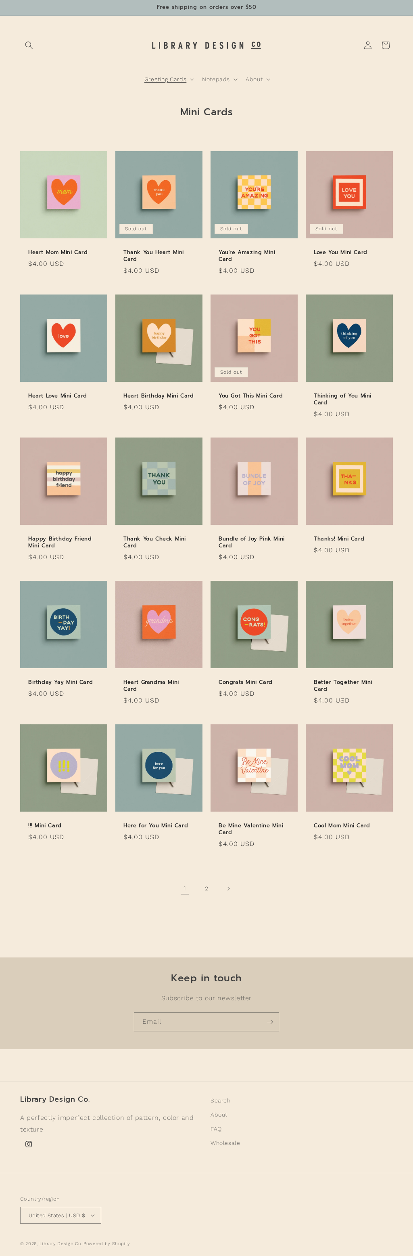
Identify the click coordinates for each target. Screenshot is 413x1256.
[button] (29, 45)
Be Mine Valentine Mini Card (251, 829)
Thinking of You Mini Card (342, 399)
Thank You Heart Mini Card (153, 256)
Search (221, 1100)
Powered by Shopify (106, 1243)
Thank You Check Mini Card (154, 542)
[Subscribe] (270, 1021)
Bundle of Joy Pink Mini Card (252, 542)
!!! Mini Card (45, 826)
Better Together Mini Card (343, 686)
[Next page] (228, 889)
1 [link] (185, 888)
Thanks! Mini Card (339, 539)
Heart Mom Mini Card (58, 252)
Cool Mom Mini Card (342, 826)
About (219, 1114)
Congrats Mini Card (246, 682)
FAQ (216, 1129)
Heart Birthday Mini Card (158, 396)
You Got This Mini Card (251, 396)
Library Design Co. (61, 1243)
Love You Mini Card (340, 252)
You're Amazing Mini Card (247, 256)
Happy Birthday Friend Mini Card (60, 542)
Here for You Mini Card (155, 826)
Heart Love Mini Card (57, 396)
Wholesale (225, 1143)
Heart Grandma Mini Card (151, 686)
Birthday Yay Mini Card (60, 682)
